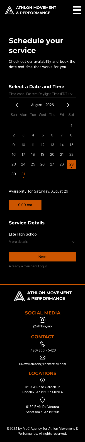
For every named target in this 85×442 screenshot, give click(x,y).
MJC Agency (32, 428)
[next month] (68, 105)
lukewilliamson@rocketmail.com (42, 364)
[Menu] (77, 10)
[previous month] (17, 105)
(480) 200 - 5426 (42, 350)
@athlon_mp (42, 326)
